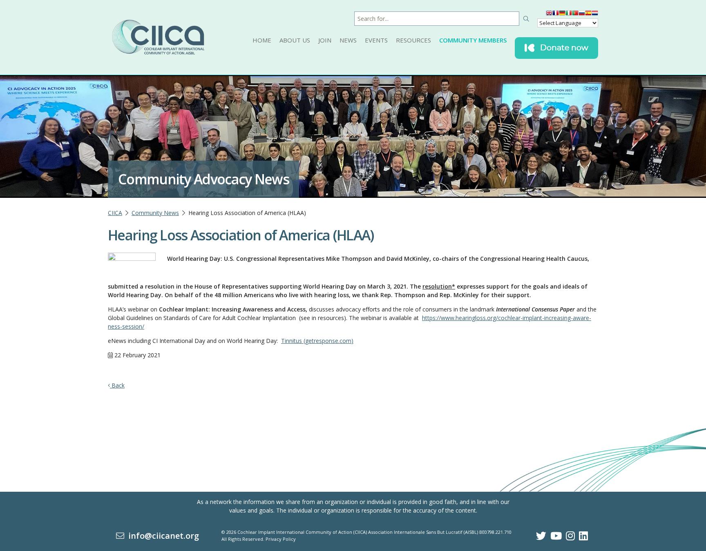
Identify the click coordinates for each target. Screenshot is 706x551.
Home (261, 40)
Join (324, 40)
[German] (562, 15)
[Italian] (568, 15)
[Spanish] (588, 15)
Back (117, 385)
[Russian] (582, 15)
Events (376, 40)
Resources (413, 40)
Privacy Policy (281, 539)
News (348, 40)
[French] (555, 15)
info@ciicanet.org (161, 535)
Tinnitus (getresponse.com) (317, 341)
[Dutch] (595, 15)
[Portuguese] (575, 15)
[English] (549, 15)
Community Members (473, 40)
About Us (294, 40)
